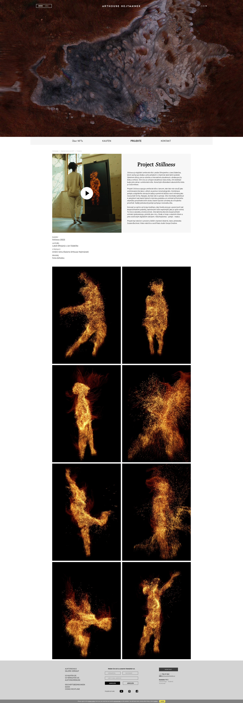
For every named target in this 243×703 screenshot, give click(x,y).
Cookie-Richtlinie (72, 689)
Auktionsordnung (72, 680)
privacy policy (91, 701)
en (204, 6)
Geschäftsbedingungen (75, 684)
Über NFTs (77, 140)
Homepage (55, 151)
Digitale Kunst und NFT (68, 151)
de (206, 6)
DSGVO (67, 687)
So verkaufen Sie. (72, 678)
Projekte (136, 140)
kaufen (106, 140)
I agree (162, 701)
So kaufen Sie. (71, 675)
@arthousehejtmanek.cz (167, 676)
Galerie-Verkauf (72, 671)
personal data (117, 701)
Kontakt (166, 140)
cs (201, 6)
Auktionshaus (71, 669)
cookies (156, 701)
